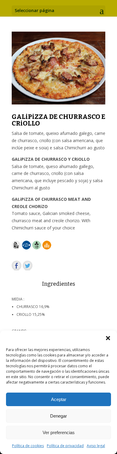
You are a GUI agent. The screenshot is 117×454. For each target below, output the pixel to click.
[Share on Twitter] (27, 265)
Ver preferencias (59, 432)
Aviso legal (96, 445)
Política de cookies (28, 445)
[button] (108, 338)
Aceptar (58, 399)
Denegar (58, 415)
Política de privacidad (65, 445)
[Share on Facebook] (16, 265)
